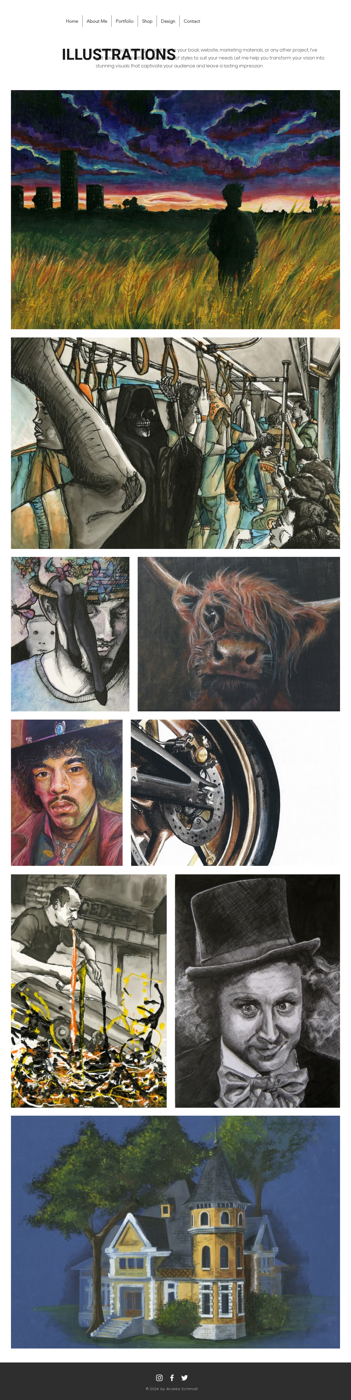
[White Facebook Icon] (172, 1377)
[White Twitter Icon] (184, 1377)
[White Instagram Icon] (159, 1377)
